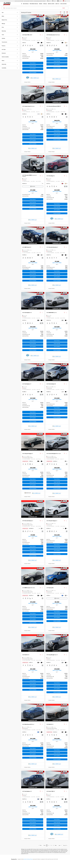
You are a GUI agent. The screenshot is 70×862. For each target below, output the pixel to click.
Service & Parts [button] (51, 3)
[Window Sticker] (42, 45)
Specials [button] (45, 3)
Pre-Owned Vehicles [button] (34, 3)
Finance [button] (40, 3)
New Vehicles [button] (25, 3)
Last (60, 845)
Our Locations (63, 3)
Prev (44, 845)
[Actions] (42, 35)
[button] (43, 23)
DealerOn (25, 859)
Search (64, 8)
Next (56, 845)
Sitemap (28, 859)
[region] (32, 57)
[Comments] (40, 45)
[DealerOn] (14, 859)
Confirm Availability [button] (32, 72)
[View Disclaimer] (32, 45)
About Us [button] (57, 3)
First (40, 845)
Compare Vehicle (27, 82)
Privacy (31, 859)
